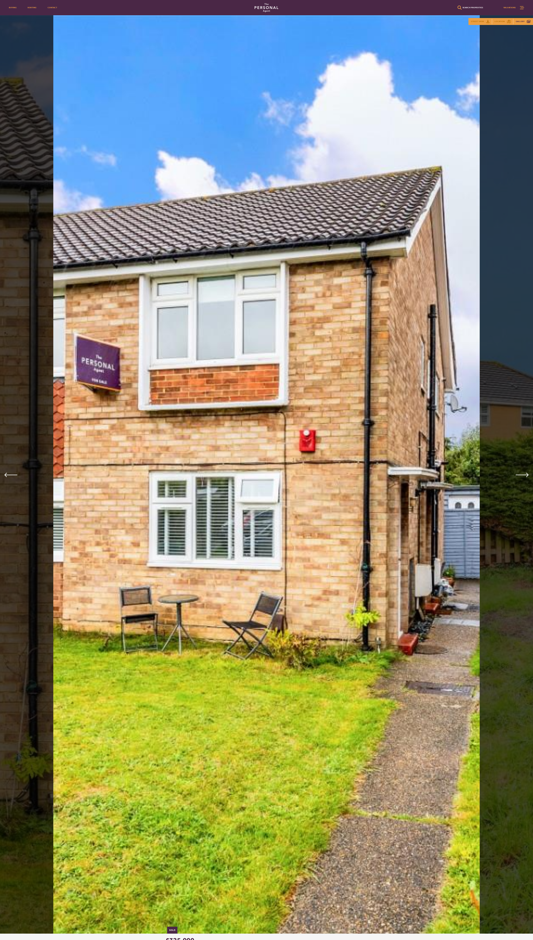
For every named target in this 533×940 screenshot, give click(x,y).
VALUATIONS (509, 7)
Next (522, 474)
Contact (52, 7)
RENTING (32, 7)
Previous (10, 474)
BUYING (13, 7)
